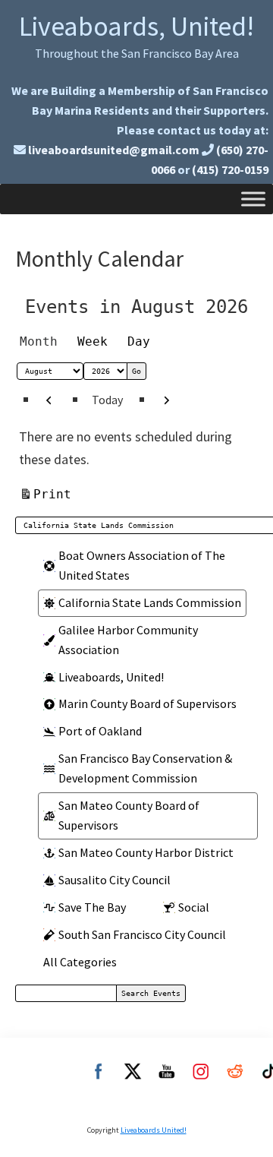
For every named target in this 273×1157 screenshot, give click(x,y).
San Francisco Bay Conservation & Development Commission (145, 768)
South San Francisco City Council (142, 934)
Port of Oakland (100, 730)
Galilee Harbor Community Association (128, 639)
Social (193, 907)
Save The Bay (92, 907)
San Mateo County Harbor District (146, 852)
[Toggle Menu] (253, 198)
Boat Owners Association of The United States (141, 565)
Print (54, 493)
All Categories (80, 961)
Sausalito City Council (114, 879)
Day (138, 341)
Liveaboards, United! (136, 26)
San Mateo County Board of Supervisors (128, 815)
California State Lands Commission (149, 602)
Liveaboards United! (154, 1130)
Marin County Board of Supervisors (147, 703)
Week (92, 341)
